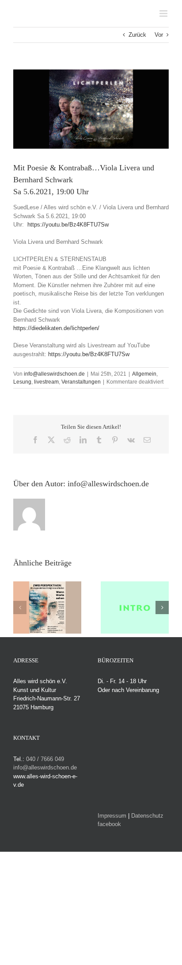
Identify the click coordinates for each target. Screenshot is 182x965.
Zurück (137, 34)
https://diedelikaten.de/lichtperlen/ (56, 328)
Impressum (112, 815)
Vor (159, 34)
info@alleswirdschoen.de (54, 374)
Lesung (22, 382)
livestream (46, 382)
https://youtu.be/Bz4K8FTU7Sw (68, 224)
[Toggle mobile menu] (164, 13)
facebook (109, 824)
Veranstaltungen (81, 382)
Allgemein (144, 374)
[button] (20, 607)
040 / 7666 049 (45, 759)
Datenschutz (147, 815)
